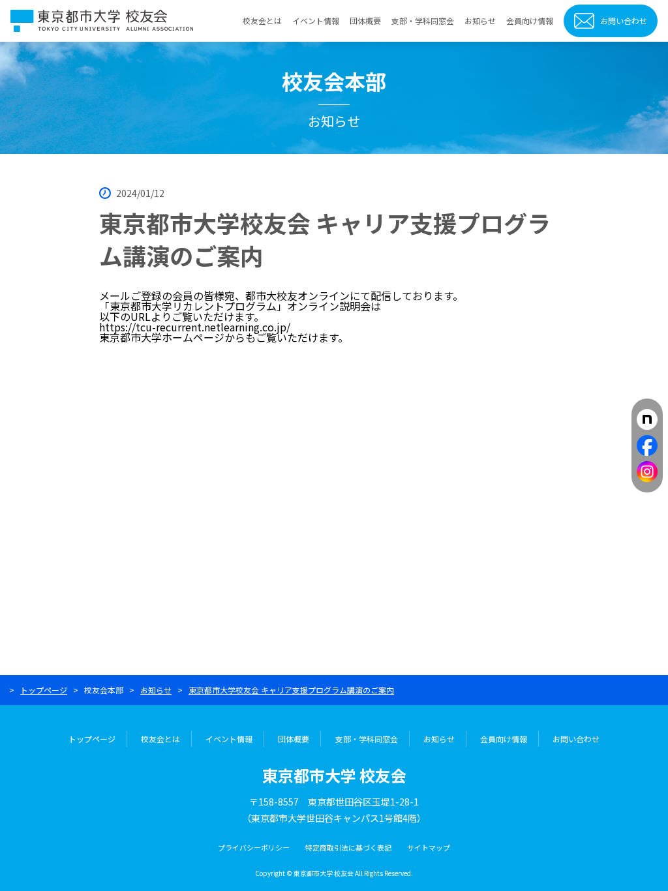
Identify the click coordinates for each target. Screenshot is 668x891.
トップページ (43, 689)
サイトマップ (428, 847)
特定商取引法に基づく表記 (348, 847)
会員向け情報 (529, 20)
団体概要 (365, 20)
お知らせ (480, 20)
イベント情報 (315, 20)
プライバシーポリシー (254, 847)
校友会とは (262, 20)
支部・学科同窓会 (422, 20)
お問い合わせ (623, 20)
